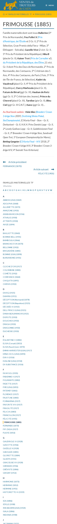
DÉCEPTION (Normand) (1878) (16, 299)
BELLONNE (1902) (11, 247)
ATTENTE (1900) (10, 221)
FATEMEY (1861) (10, 390)
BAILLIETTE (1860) (11, 233)
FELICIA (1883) (9, 411)
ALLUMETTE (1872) (11, 207)
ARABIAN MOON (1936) (13, 214)
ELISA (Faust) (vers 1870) (14, 347)
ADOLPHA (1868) (10, 203)
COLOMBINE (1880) (11, 270)
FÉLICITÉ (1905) (10, 419)
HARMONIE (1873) (11, 481)
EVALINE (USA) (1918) (12, 361)
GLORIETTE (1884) (11, 455)
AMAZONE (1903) (11, 210)
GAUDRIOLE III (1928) (13, 441)
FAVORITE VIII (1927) (12, 404)
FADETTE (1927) (10, 384)
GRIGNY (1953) (9, 473)
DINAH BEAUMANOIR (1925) (16, 313)
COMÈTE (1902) (10, 273)
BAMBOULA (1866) (11, 240)
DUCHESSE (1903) (11, 331)
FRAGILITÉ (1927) (11, 408)
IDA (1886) (7, 501)
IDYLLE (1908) (9, 504)
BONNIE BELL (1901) (12, 237)
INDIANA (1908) (10, 515)
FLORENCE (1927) (11, 394)
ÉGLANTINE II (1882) (12, 340)
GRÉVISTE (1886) (10, 469)
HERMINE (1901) (10, 488)
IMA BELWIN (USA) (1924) (14, 508)
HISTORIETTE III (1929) (13, 492)
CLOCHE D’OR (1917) (12, 266)
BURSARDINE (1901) (12, 258)
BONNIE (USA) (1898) (12, 254)
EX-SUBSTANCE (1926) (13, 364)
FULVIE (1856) (9, 433)
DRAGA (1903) (9, 324)
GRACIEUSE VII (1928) (13, 462)
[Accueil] (4, 14)
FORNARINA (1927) (11, 401)
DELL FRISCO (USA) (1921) (14, 310)
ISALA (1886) (8, 511)
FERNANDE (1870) (11, 425)
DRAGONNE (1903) (11, 328)
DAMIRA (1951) (10, 296)
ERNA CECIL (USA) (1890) (14, 354)
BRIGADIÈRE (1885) (11, 251)
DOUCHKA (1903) (11, 321)
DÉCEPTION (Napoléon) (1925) (16, 303)
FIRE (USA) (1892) (10, 387)
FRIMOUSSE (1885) (43, 14)
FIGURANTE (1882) (11, 380)
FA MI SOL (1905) (10, 373)
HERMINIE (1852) (10, 485)
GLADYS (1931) (9, 459)
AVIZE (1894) (9, 224)
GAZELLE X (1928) (11, 448)
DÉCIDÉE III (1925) (11, 307)
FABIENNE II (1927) (11, 376)
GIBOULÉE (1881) (11, 452)
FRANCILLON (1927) (12, 415)
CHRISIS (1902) (9, 284)
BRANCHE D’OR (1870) (13, 244)
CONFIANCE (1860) (11, 277)
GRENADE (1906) (10, 466)
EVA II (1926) (8, 357)
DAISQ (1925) (9, 293)
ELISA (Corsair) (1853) (12, 343)
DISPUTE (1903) (10, 317)
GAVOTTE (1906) (10, 445)
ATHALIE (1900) (10, 217)
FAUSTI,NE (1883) (11, 397)
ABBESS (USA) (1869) (12, 200)
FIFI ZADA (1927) (10, 429)
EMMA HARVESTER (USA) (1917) (17, 350)
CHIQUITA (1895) (11, 280)
